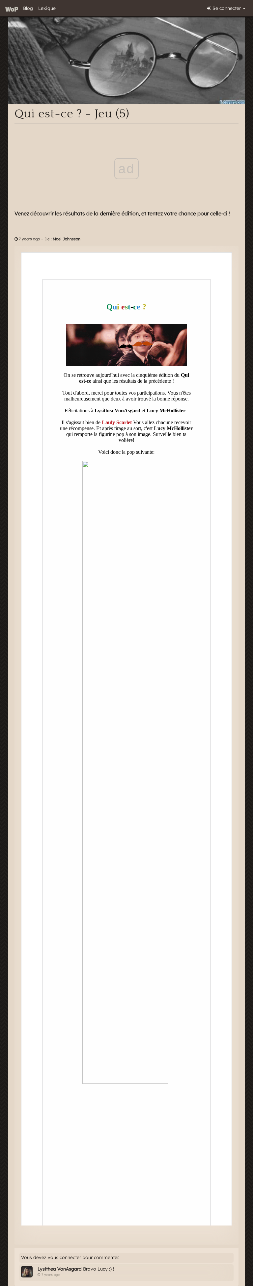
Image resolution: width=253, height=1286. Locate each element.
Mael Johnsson (66, 238)
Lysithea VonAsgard (60, 1269)
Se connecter (226, 8)
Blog (28, 8)
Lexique (47, 8)
